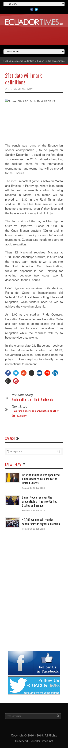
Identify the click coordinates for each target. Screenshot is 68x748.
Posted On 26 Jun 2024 (33, 528)
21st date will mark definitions (23, 78)
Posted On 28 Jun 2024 (33, 487)
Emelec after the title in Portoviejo (32, 399)
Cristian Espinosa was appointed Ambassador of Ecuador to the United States (41, 479)
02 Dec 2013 (25, 89)
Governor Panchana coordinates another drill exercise (35, 413)
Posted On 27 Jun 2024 (33, 510)
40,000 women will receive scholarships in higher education (41, 521)
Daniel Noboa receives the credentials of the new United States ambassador (39, 501)
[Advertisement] (34, 34)
